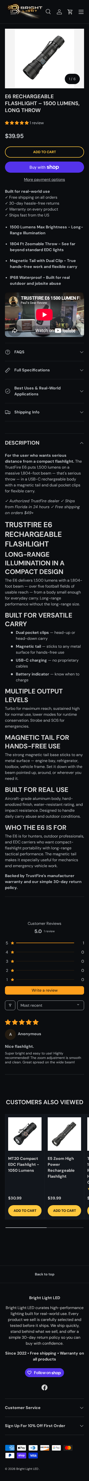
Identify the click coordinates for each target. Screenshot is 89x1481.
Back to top (44, 1274)
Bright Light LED (27, 1469)
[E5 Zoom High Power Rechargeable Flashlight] (64, 1134)
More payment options (44, 179)
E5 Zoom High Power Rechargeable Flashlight (61, 1167)
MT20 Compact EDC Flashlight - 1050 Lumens (23, 1164)
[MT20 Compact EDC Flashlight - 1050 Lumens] (25, 1134)
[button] (70, 11)
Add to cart (44, 152)
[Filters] (10, 1005)
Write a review (45, 990)
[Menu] (81, 11)
